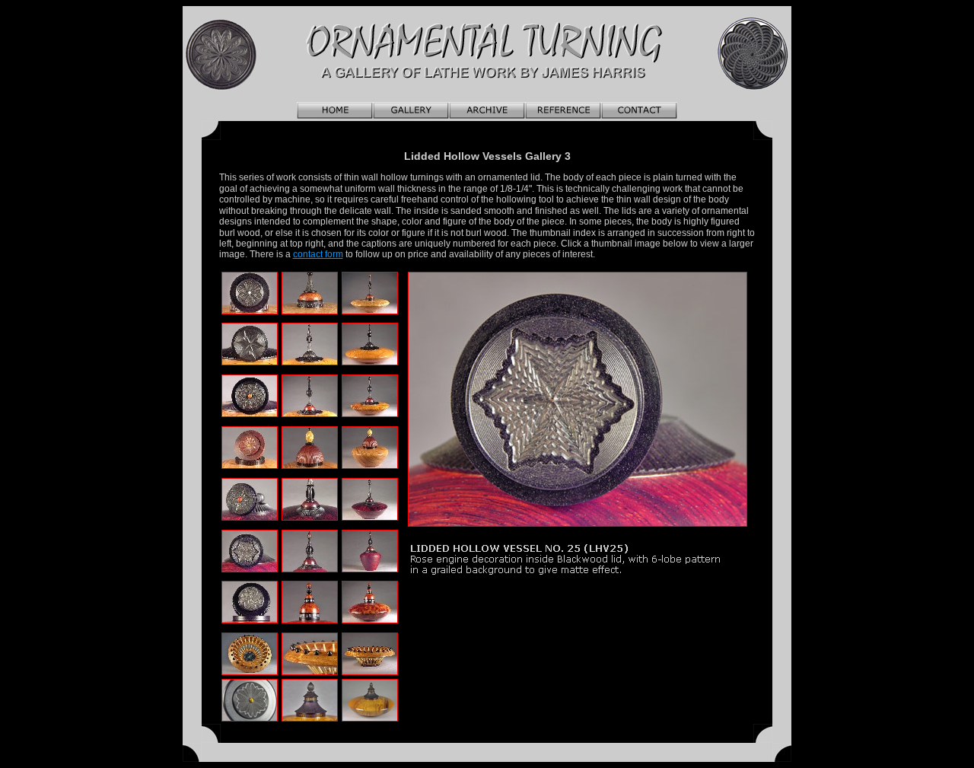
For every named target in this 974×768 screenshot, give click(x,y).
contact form (318, 254)
